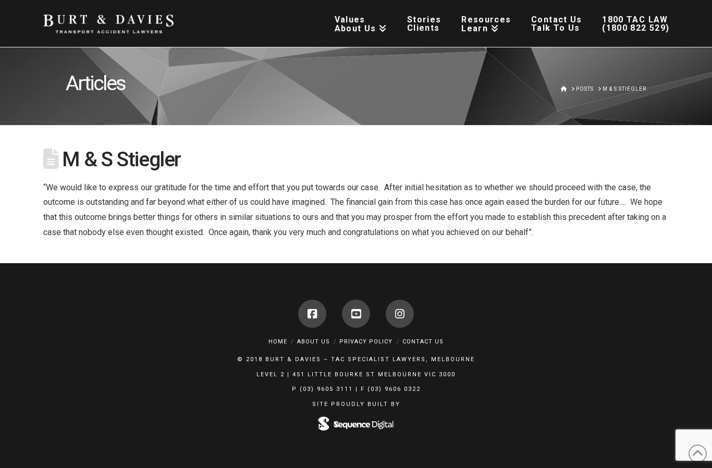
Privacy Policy (365, 341)
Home (277, 341)
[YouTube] (356, 314)
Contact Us (423, 341)
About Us (313, 341)
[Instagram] (400, 314)
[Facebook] (312, 314)
